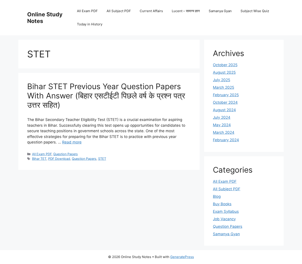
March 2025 (223, 87)
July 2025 (221, 80)
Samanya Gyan (220, 11)
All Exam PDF (87, 11)
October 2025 (225, 65)
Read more (72, 142)
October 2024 (225, 102)
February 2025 (226, 95)
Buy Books (222, 204)
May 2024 (222, 125)
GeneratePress (182, 257)
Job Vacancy (224, 219)
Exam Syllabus (226, 211)
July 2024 (221, 117)
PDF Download (59, 158)
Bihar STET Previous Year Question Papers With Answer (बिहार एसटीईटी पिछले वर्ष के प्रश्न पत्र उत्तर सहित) (106, 95)
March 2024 (223, 132)
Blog (217, 196)
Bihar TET (39, 158)
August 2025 (224, 72)
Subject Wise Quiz (255, 11)
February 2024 (226, 140)
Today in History (89, 24)
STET (102, 158)
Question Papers (65, 154)
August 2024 (224, 110)
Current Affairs (151, 11)
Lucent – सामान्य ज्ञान (186, 11)
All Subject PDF (119, 11)
